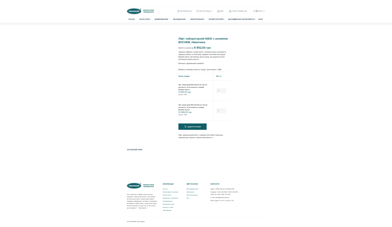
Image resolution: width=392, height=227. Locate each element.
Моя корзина (190, 192)
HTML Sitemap (167, 210)
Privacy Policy (167, 195)
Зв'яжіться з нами (168, 207)
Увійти (222, 11)
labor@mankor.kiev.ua (222, 198)
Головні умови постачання (170, 192)
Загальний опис (135, 149)
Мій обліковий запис (186, 11)
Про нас (165, 189)
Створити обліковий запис (239, 11)
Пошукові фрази (167, 201)
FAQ (188, 198)
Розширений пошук (168, 204)
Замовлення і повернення (170, 198)
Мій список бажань (205, 11)
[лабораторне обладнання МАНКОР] (142, 11)
